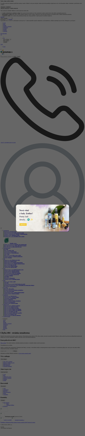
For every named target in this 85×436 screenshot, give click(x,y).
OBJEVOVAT (23, 224)
